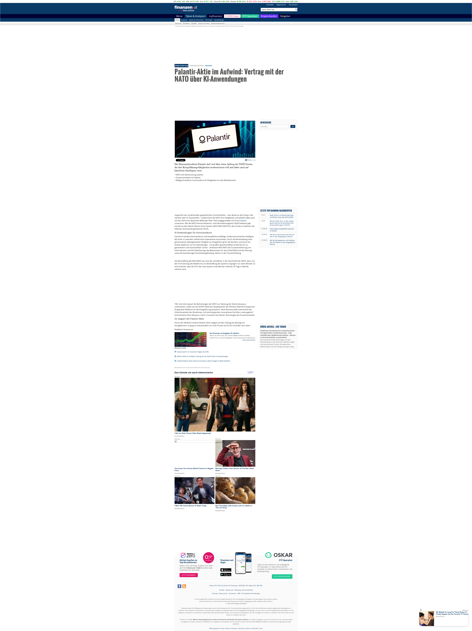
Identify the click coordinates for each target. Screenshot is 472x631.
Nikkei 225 (252, 586)
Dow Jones (234, 586)
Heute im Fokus (204, 23)
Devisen (227, 628)
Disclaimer (232, 593)
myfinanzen (215, 16)
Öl (247, 1)
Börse (179, 16)
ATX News (208, 20)
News (177, 20)
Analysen (184, 20)
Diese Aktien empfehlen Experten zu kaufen (282, 230)
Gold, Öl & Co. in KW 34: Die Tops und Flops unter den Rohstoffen (281, 216)
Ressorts (178, 23)
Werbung (238, 590)
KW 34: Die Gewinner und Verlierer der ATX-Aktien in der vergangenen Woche (282, 242)
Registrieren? (281, 5)
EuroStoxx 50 (225, 586)
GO (293, 126)
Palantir (243, 220)
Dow (201, 1)
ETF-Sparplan (250, 16)
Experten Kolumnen (196, 20)
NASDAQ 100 (243, 586)
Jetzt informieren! (249, 340)
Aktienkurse (242, 628)
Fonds (261, 628)
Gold (287, 1)
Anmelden (270, 5)
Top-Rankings (219, 20)
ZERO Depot (233, 16)
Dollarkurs (234, 628)
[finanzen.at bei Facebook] (179, 586)
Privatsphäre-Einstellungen (251, 593)
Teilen (249, 160)
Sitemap (215, 593)
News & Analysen (195, 16)
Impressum (229, 590)
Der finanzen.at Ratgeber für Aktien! (224, 333)
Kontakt (221, 590)
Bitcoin (249, 628)
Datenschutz (223, 593)
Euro (259, 1)
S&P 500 (259, 586)
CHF (273, 1)
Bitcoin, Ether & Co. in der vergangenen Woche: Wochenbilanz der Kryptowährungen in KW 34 (282, 223)
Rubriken (186, 23)
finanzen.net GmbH (240, 603)
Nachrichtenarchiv (218, 23)
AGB (238, 593)
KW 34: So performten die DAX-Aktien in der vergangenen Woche (282, 235)
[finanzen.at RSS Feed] (184, 586)
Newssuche (265, 122)
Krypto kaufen (269, 16)
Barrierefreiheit (247, 590)
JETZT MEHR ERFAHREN (282, 576)
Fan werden (293, 5)
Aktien (235, 335)
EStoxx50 (217, 1)
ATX (175, 1)
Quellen (194, 23)
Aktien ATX (213, 586)
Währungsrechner (214, 628)
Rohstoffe (255, 628)
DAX (187, 1)
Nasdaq (233, 1)
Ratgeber (285, 16)
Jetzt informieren (189, 575)
